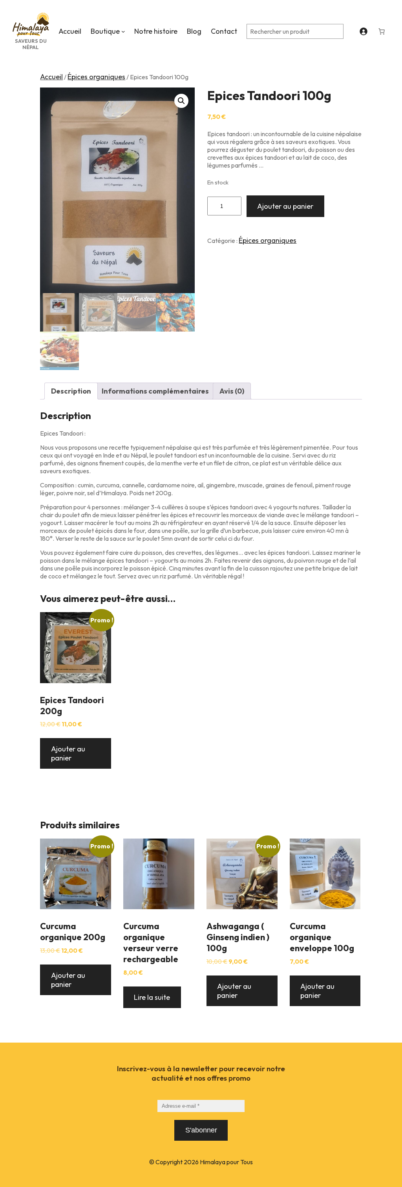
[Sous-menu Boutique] (123, 31)
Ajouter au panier (285, 206)
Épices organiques (96, 76)
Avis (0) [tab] (231, 391)
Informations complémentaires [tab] (155, 391)
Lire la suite (152, 997)
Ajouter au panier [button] (68, 753)
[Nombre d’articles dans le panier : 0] (381, 31)
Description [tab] (71, 391)
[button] (181, 101)
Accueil (51, 76)
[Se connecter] (363, 31)
